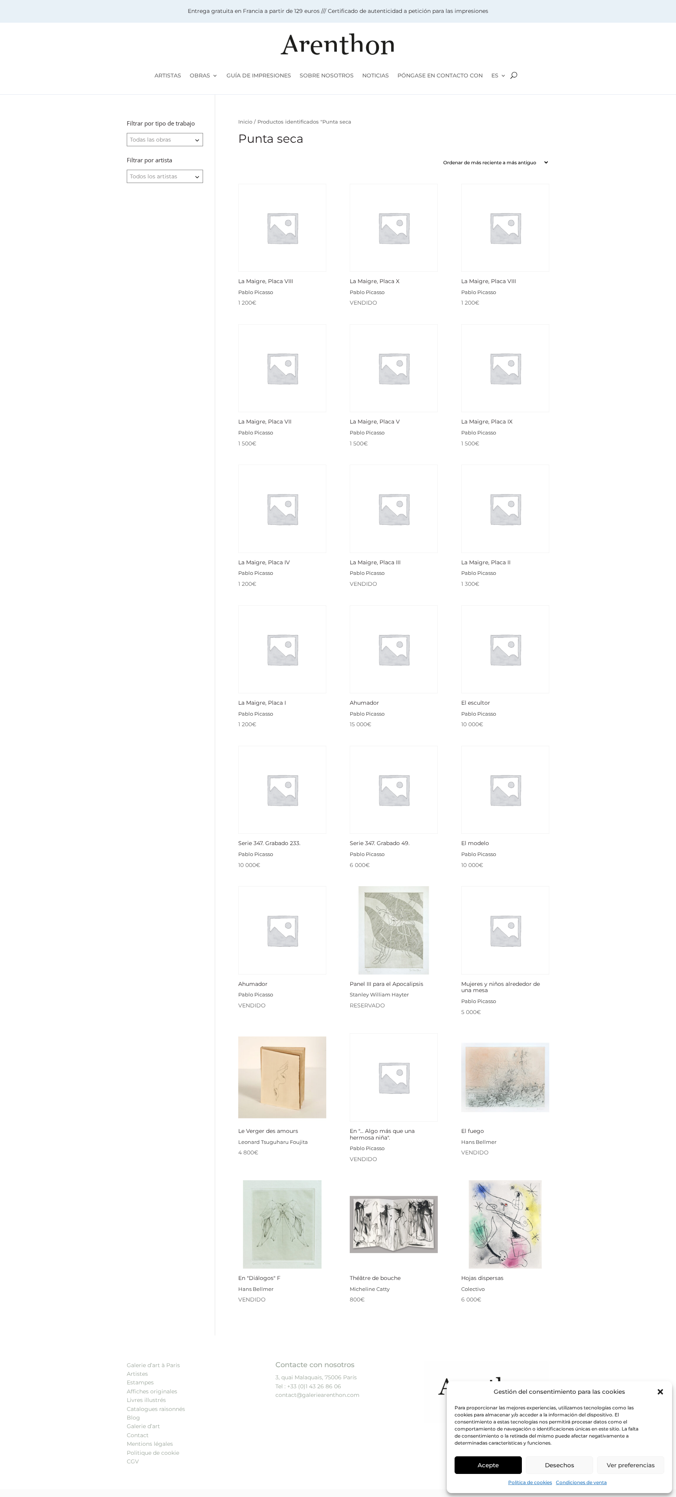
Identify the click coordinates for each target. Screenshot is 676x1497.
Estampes (140, 1382)
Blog (133, 1417)
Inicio (245, 122)
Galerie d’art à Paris (153, 1365)
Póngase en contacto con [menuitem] (440, 75)
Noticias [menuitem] (375, 75)
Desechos (559, 1465)
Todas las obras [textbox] (150, 139)
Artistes (137, 1373)
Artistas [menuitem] (168, 75)
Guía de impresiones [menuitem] (259, 75)
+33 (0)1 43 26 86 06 (314, 1386)
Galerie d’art (143, 1426)
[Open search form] (514, 75)
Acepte (488, 1465)
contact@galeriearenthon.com (317, 1394)
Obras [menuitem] (200, 75)
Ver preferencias (631, 1465)
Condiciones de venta (581, 1482)
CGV (133, 1461)
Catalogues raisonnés (156, 1409)
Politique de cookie (153, 1452)
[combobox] (165, 139)
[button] (660, 1392)
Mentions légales (150, 1443)
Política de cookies (530, 1482)
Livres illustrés (146, 1400)
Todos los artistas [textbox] (153, 176)
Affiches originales (152, 1391)
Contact (138, 1435)
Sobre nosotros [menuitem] (327, 75)
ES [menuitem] (494, 75)
